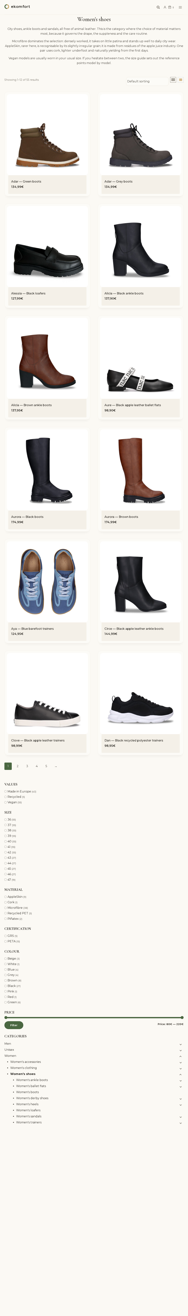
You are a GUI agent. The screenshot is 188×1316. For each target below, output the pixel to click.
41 (9, 847)
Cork (11, 902)
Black (12, 986)
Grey (11, 975)
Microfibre (15, 907)
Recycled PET (18, 913)
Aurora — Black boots (27, 517)
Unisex (9, 1049)
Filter (13, 1025)
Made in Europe (19, 791)
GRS (11, 936)
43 (9, 857)
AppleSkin (15, 896)
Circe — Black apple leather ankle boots (134, 628)
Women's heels (27, 1104)
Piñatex (13, 919)
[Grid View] (173, 80)
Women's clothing (23, 1068)
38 (9, 830)
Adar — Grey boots (118, 181)
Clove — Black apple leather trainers (38, 740)
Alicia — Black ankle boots (124, 293)
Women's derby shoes (32, 1098)
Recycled (14, 797)
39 (9, 836)
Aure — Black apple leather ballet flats (132, 405)
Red (11, 997)
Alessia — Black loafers (28, 293)
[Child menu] (180, 1044)
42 (9, 852)
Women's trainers (28, 1122)
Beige (12, 958)
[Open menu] (180, 7)
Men (7, 1043)
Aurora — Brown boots (121, 517)
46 (9, 874)
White (12, 964)
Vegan (12, 802)
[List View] (181, 80)
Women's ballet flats (31, 1086)
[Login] (165, 7)
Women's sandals (28, 1116)
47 (9, 879)
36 (9, 819)
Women (10, 1056)
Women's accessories (25, 1062)
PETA (12, 941)
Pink (11, 991)
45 (9, 868)
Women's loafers (28, 1110)
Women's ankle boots (32, 1080)
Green (12, 1002)
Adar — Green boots (26, 181)
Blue (11, 969)
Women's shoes (22, 1074)
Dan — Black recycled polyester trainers (133, 740)
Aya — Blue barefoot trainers (32, 628)
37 (9, 825)
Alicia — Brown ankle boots (31, 405)
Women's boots (27, 1092)
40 (9, 841)
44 (9, 863)
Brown (12, 980)
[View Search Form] (158, 7)
